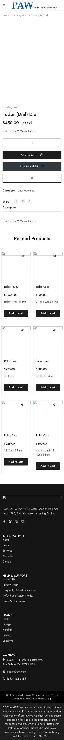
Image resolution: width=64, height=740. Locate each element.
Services (7, 551)
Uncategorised (20, 15)
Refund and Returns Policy (18, 596)
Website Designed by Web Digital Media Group (35, 696)
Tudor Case (42, 361)
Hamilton (7, 630)
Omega (7, 624)
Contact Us (9, 579)
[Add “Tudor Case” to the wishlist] (54, 337)
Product (7, 545)
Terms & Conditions (14, 601)
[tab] (10, 207)
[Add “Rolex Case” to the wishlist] (54, 263)
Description (10, 207)
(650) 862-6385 (16, 679)
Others (6, 635)
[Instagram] (22, 522)
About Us (8, 556)
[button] (32, 178)
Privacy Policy (10, 585)
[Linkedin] (16, 522)
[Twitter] (10, 522)
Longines (8, 641)
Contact (7, 562)
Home (6, 15)
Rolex (6, 619)
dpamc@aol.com (16, 672)
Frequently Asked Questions (19, 590)
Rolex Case (42, 287)
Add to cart (29, 155)
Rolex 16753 (11, 287)
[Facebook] (4, 522)
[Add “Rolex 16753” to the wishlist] (22, 263)
